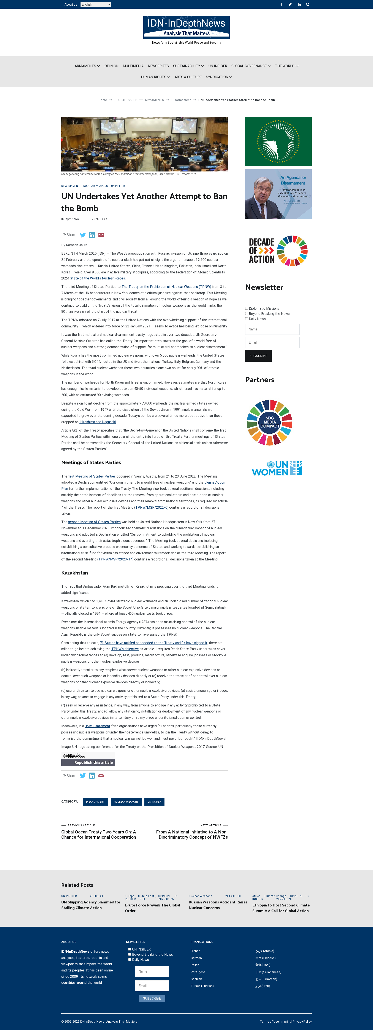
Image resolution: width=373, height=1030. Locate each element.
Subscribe (258, 356)
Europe (129, 896)
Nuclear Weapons (95, 185)
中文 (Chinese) (266, 958)
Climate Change (275, 896)
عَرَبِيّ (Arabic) (265, 951)
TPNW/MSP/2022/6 (151, 507)
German (196, 958)
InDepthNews (70, 219)
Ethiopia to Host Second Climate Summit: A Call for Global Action (281, 908)
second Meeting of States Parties (94, 522)
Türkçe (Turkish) (202, 986)
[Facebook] (281, 4)
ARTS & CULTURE (188, 77)
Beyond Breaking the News (269, 314)
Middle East (146, 896)
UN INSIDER (218, 66)
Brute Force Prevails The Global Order (152, 908)
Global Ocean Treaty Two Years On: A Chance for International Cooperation (98, 832)
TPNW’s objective (125, 649)
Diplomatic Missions (264, 308)
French (195, 951)
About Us (71, 4)
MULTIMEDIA (133, 66)
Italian (195, 965)
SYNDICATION (217, 77)
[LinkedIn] (299, 4)
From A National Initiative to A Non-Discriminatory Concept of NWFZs (192, 832)
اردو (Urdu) (263, 986)
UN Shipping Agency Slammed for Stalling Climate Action (90, 905)
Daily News (257, 319)
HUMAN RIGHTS (153, 77)
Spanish (196, 979)
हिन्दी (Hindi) (263, 965)
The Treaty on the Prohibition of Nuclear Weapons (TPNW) (166, 287)
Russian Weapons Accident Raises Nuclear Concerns (218, 905)
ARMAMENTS (85, 66)
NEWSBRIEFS (158, 66)
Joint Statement (97, 726)
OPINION (111, 66)
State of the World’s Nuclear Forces (97, 278)
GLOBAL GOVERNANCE (249, 66)
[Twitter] (290, 4)
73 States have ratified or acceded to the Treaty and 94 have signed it (153, 643)
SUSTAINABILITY (186, 66)
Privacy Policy (302, 1021)
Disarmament (70, 185)
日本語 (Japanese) (268, 972)
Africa (256, 896)
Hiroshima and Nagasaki (97, 422)
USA (142, 899)
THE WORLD (284, 66)
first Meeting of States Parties (92, 476)
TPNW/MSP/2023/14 (115, 559)
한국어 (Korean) (266, 979)
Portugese (198, 972)
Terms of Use (269, 1021)
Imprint (286, 1021)
